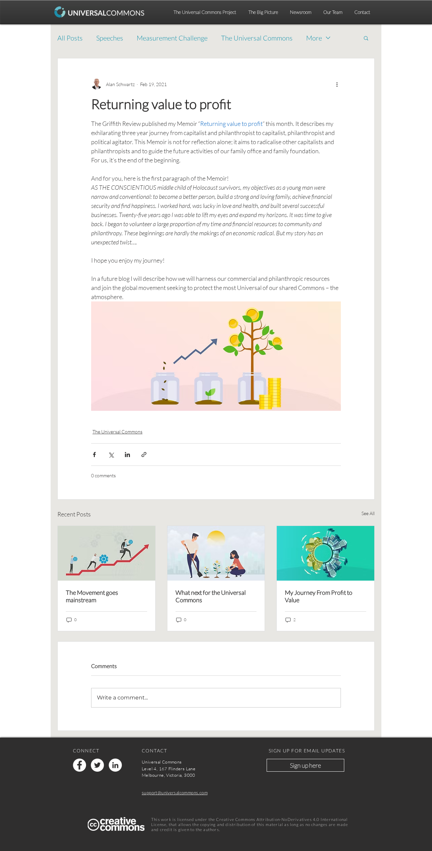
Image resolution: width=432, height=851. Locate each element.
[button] (366, 38)
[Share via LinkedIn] (127, 454)
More (314, 38)
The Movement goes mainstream (92, 596)
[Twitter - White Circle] (97, 765)
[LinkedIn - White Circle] (115, 765)
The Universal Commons (257, 38)
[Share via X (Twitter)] (111, 454)
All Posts (70, 38)
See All (368, 513)
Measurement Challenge (172, 38)
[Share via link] (144, 454)
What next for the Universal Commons (211, 596)
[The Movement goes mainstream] (106, 553)
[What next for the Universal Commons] (216, 553)
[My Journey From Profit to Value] (325, 553)
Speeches (109, 38)
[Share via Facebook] (94, 454)
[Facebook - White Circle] (79, 765)
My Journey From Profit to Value (318, 596)
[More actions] (337, 84)
